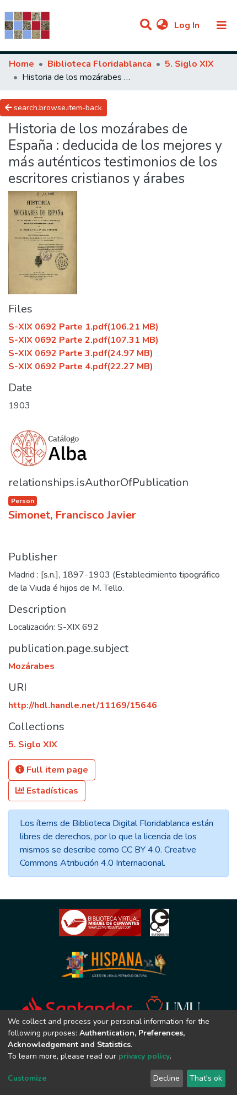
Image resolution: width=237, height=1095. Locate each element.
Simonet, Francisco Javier (72, 515)
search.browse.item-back (57, 108)
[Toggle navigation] (221, 25)
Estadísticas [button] (51, 791)
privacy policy (144, 1056)
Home (21, 64)
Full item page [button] (56, 770)
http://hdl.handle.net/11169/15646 (82, 705)
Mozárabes (31, 666)
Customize (27, 1078)
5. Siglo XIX (189, 64)
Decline (166, 1078)
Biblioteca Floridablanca (99, 64)
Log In (188, 25)
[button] (162, 25)
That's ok (206, 1078)
